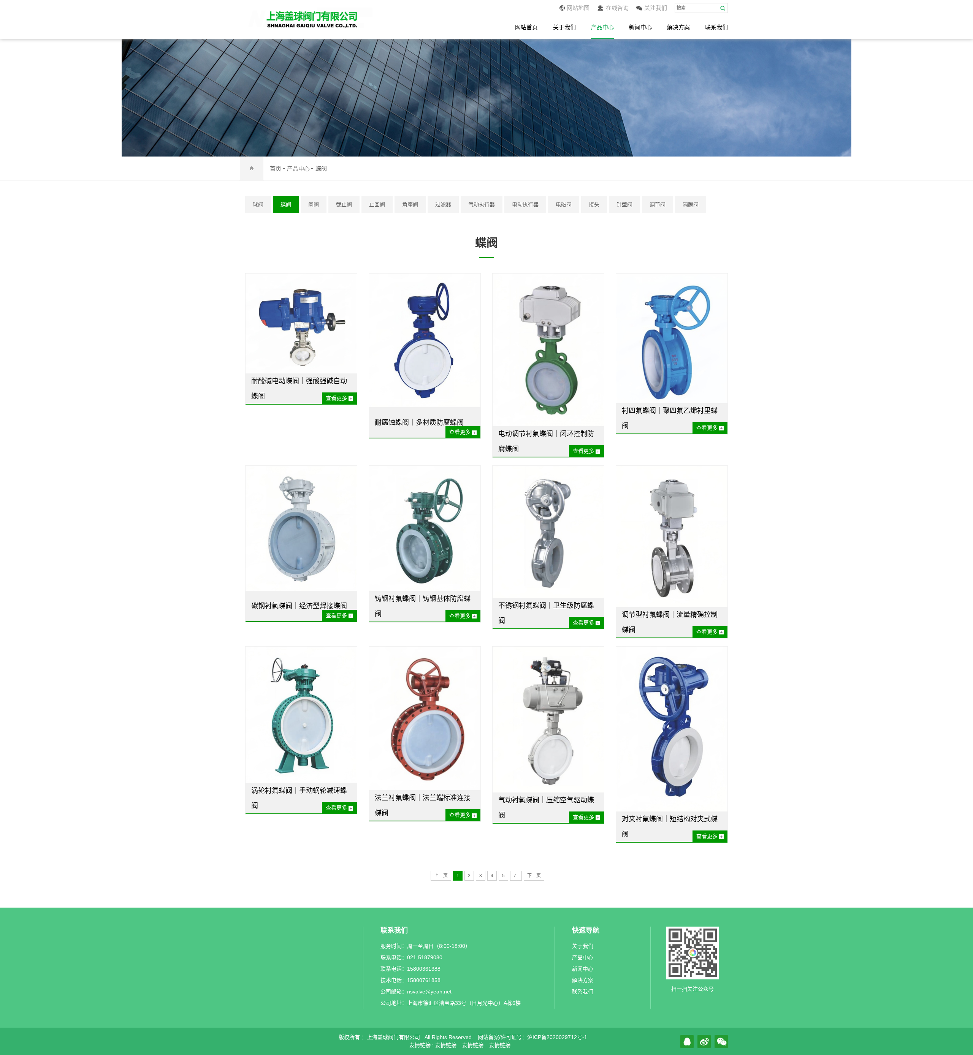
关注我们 (655, 8)
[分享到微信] (721, 1041)
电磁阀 (564, 204)
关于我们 (564, 27)
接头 (594, 204)
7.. (515, 875)
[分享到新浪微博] (704, 1041)
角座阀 (410, 204)
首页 (275, 168)
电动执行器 (525, 204)
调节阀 (658, 204)
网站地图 (578, 8)
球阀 (258, 204)
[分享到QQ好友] (687, 1041)
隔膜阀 (691, 204)
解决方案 (678, 27)
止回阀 (377, 204)
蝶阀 (321, 168)
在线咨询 (617, 8)
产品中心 (602, 27)
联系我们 (716, 27)
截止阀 (344, 204)
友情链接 (445, 1045)
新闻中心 (640, 27)
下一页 (534, 875)
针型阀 (624, 204)
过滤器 (443, 204)
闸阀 (313, 204)
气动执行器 (481, 204)
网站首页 (526, 27)
